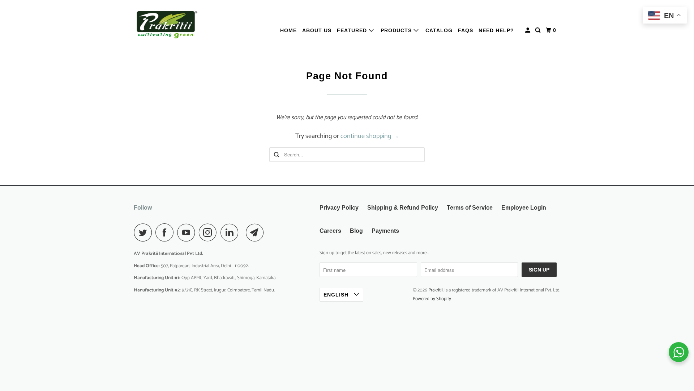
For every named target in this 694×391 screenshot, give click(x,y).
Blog (356, 231)
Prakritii (435, 290)
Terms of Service (470, 208)
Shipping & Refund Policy (402, 208)
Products (397, 30)
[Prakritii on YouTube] (188, 232)
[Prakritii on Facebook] (166, 232)
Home (288, 30)
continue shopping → (369, 136)
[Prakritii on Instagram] (209, 232)
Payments (385, 231)
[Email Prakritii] (256, 232)
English (337, 295)
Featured (353, 30)
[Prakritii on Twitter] (144, 232)
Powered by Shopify (432, 299)
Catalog (439, 30)
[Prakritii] (166, 25)
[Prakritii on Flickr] (244, 232)
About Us (316, 30)
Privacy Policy (339, 208)
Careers (330, 231)
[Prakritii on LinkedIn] (231, 232)
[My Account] (528, 30)
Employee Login (523, 208)
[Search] (538, 30)
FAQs (465, 30)
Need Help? (496, 30)
